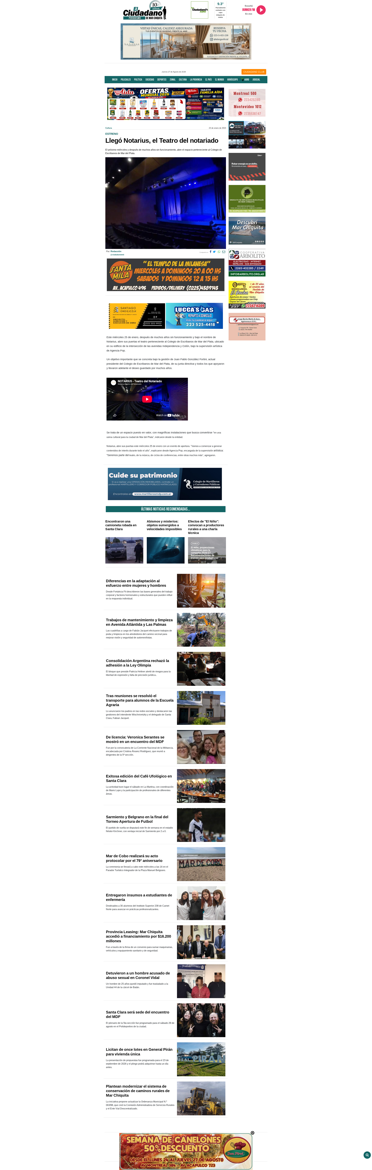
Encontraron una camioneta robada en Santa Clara (120, 525)
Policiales (126, 79)
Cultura (183, 79)
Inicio (114, 79)
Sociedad (149, 79)
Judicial (256, 79)
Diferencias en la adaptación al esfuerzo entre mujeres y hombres (136, 583)
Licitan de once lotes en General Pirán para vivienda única (139, 1051)
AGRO (246, 79)
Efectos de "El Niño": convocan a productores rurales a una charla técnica (206, 527)
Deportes (161, 79)
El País (208, 79)
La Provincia (196, 79)
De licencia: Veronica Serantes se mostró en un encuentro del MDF (135, 739)
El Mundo (219, 79)
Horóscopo (232, 79)
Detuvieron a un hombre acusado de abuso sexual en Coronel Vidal (138, 975)
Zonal (173, 79)
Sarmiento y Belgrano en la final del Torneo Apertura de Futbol (137, 819)
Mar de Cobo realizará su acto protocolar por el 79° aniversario (134, 858)
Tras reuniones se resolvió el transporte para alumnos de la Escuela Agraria (140, 700)
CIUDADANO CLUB (253, 71)
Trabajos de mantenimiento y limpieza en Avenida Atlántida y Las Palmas (139, 622)
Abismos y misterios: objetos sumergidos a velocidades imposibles (164, 525)
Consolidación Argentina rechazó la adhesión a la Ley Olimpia (137, 663)
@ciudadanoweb (117, 255)
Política (138, 79)
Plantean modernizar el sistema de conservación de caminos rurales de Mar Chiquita (138, 1090)
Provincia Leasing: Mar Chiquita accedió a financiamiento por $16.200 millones (138, 936)
